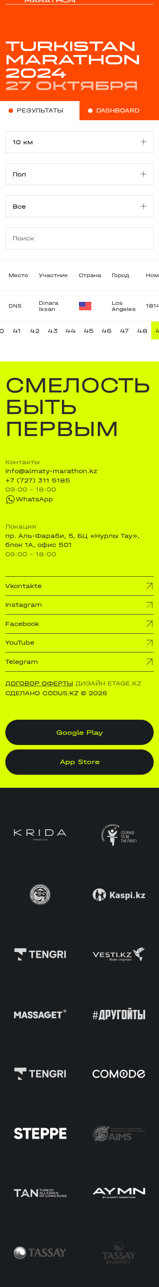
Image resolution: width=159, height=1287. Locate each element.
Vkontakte (23, 586)
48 (142, 331)
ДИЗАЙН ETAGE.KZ (108, 683)
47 (124, 331)
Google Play (79, 732)
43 (53, 331)
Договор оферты (39, 683)
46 (107, 331)
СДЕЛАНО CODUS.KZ (41, 693)
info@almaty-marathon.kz (51, 471)
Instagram (23, 604)
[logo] (40, 12)
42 (35, 331)
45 (89, 331)
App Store (79, 762)
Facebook (22, 624)
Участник (53, 275)
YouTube (19, 642)
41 (17, 331)
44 (70, 331)
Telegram (21, 662)
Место (18, 275)
